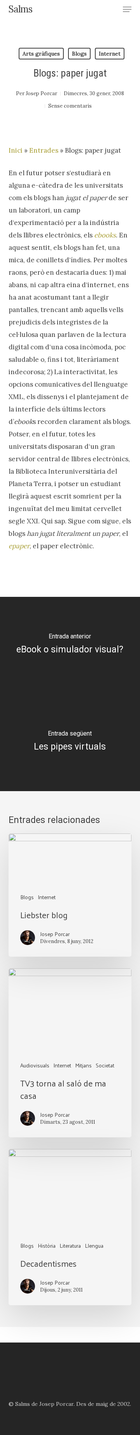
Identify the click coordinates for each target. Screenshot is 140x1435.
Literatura (70, 1245)
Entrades (43, 150)
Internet (110, 53)
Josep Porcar (41, 93)
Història (47, 1245)
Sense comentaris (70, 106)
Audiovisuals (34, 1065)
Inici (16, 150)
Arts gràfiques (41, 53)
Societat (105, 1065)
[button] (127, 9)
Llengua (94, 1245)
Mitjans (83, 1065)
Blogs (79, 53)
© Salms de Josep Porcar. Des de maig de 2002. (70, 1403)
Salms (20, 9)
